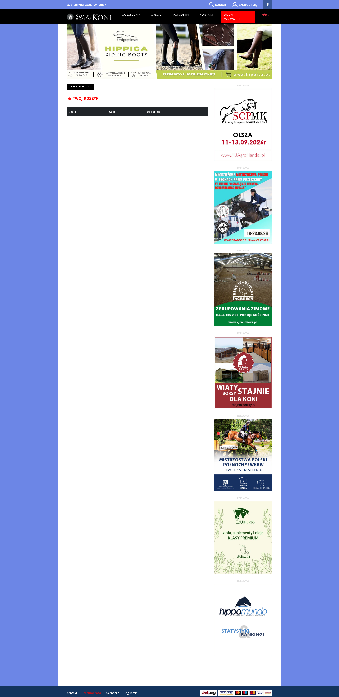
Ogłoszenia (131, 14)
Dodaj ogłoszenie (233, 17)
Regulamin (130, 693)
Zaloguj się (247, 5)
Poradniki (181, 14)
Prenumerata (91, 693)
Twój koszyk (83, 98)
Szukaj (220, 5)
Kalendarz (112, 693)
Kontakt (207, 14)
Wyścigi (157, 14)
